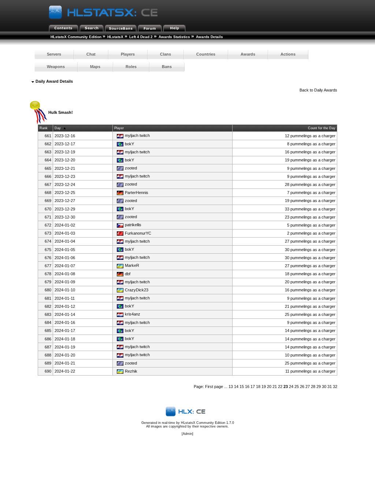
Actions (288, 54)
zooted (131, 168)
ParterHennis (136, 192)
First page (214, 386)
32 (335, 386)
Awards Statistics (174, 37)
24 (291, 386)
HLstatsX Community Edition (76, 37)
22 (280, 386)
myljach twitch (137, 135)
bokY (129, 144)
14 (236, 386)
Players (128, 54)
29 (318, 386)
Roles (131, 66)
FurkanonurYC (138, 233)
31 (329, 386)
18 (258, 386)
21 (274, 386)
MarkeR (132, 265)
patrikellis (133, 225)
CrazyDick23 (136, 290)
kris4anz (132, 314)
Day (58, 128)
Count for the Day (321, 128)
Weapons (56, 66)
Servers (54, 54)
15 (242, 386)
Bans (167, 66)
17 (252, 386)
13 (231, 386)
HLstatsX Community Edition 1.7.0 (207, 423)
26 (302, 386)
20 (269, 386)
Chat (91, 54)
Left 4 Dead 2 (141, 37)
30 (324, 386)
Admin (187, 434)
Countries (205, 54)
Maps (95, 66)
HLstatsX (115, 37)
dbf (127, 274)
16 (247, 386)
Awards (248, 54)
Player (119, 128)
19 (263, 386)
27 (307, 386)
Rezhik (131, 371)
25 (296, 386)
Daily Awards (325, 90)
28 (313, 386)
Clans (165, 54)
